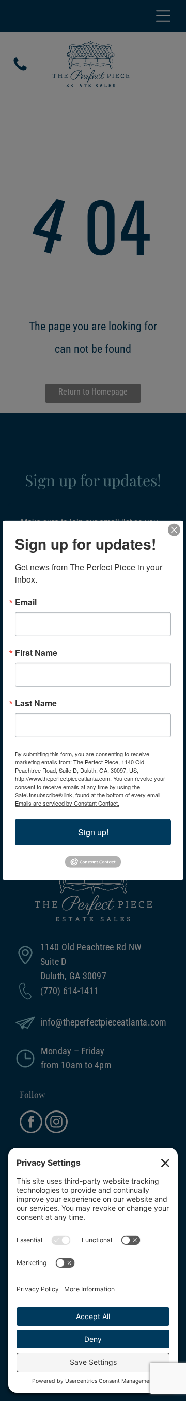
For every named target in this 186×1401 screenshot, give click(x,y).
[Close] (174, 530)
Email (26, 602)
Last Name (36, 703)
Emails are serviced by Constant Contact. (67, 803)
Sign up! (93, 832)
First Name (36, 652)
